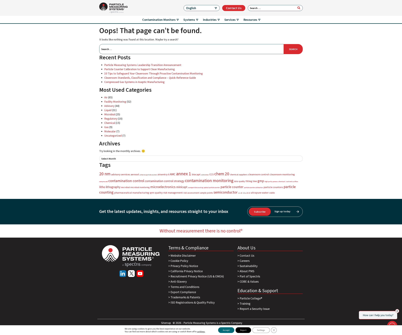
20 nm (105, 174)
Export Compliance (183, 292)
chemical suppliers (238, 174)
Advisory (109, 106)
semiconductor (225, 192)
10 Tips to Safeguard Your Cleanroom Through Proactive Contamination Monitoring (153, 73)
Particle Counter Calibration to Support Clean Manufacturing (139, 69)
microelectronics (163, 187)
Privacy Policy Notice (184, 266)
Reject (243, 330)
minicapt (181, 187)
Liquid (107, 110)
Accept (226, 330)
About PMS (247, 271)
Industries (210, 20)
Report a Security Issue (255, 309)
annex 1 (183, 174)
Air (105, 97)
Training (245, 303)
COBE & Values (249, 281)
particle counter (231, 187)
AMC (172, 174)
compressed (103, 181)
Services (230, 20)
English (191, 8)
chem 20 (221, 173)
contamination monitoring (209, 180)
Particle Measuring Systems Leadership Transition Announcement (142, 65)
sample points (206, 192)
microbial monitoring (140, 187)
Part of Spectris (250, 276)
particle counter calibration (253, 187)
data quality (239, 181)
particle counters (273, 187)
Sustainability (249, 266)
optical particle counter (212, 187)
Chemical (109, 123)
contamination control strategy (164, 181)
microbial (125, 187)
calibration (205, 175)
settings (201, 331)
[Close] (397, 311)
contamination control (126, 180)
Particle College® (251, 298)
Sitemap (166, 323)
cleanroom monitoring (282, 174)
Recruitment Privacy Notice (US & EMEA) (197, 276)
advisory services (120, 174)
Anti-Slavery (179, 281)
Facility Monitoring (115, 101)
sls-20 (240, 193)
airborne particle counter (148, 175)
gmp (261, 181)
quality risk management (169, 192)
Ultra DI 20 (246, 193)
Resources (250, 20)
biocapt (196, 174)
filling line (251, 181)
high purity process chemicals (275, 181)
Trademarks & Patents (185, 297)
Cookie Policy (179, 261)
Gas (106, 127)
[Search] (299, 8)
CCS (211, 174)
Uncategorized (113, 135)
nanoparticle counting (195, 187)
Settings (261, 330)
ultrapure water (260, 192)
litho (102, 187)
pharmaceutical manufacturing (131, 192)
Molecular (110, 131)
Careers (245, 261)
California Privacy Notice (187, 271)
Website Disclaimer (183, 255)
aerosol (135, 174)
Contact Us (234, 8)
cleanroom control (258, 174)
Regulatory (110, 118)
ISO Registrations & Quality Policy (193, 302)
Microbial (109, 114)
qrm (152, 192)
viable (272, 192)
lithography (113, 187)
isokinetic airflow (292, 181)
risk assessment (191, 192)
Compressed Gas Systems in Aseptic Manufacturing (134, 82)
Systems (189, 20)
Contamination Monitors (159, 20)
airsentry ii (163, 174)
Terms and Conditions (185, 287)
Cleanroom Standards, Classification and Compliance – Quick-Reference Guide (150, 77)
